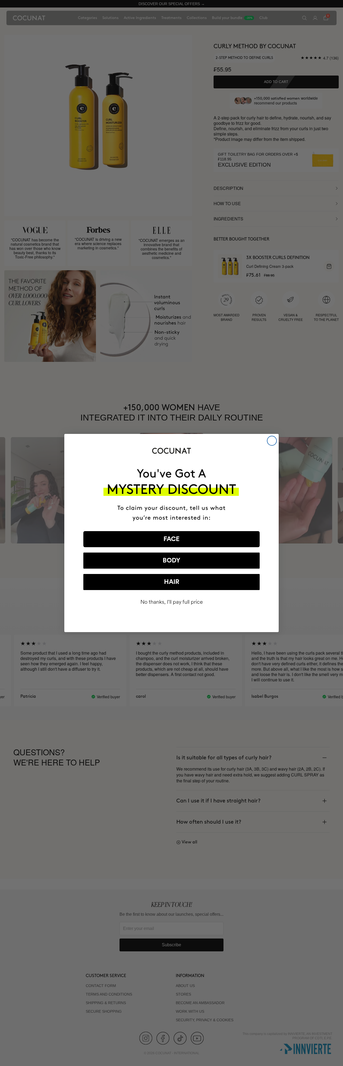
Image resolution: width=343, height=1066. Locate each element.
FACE (171, 539)
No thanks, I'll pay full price (171, 602)
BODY (171, 560)
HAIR (171, 582)
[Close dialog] (272, 440)
